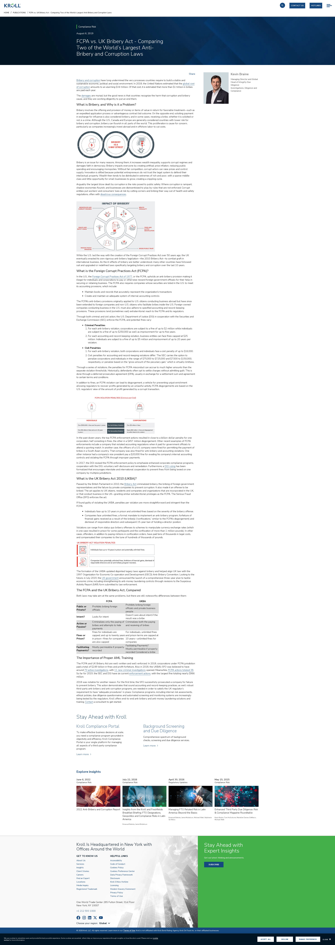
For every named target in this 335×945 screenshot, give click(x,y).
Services (80, 864)
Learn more (82, 754)
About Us (80, 860)
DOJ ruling (170, 466)
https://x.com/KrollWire (95, 917)
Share (192, 73)
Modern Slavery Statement (122, 889)
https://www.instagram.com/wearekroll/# (84, 917)
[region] (167, 939)
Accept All (266, 939)
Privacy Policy (116, 892)
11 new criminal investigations (130, 670)
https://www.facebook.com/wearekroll (78, 918)
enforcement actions (139, 673)
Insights (80, 867)
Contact (89, 701)
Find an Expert (83, 878)
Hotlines (316, 5)
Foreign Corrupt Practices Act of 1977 (112, 276)
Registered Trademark (86, 889)
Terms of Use (116, 896)
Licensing (114, 885)
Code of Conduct (117, 864)
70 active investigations (96, 670)
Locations (80, 882)
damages (86, 95)
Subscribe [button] (214, 864)
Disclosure (115, 878)
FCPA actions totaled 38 (180, 670)
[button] (282, 5)
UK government (110, 578)
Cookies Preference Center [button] (122, 871)
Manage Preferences (308, 939)
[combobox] (105, 923)
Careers (79, 875)
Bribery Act (130, 484)
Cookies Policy (117, 867)
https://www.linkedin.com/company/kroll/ (89, 917)
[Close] (330, 939)
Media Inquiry (82, 885)
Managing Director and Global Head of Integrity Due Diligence (244, 82)
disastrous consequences (113, 194)
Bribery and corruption (88, 80)
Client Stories (82, 871)
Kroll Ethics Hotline (119, 882)
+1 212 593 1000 (86, 911)
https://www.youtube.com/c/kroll (101, 917)
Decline (284, 939)
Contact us (297, 5)
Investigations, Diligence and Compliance (244, 89)
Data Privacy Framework (121, 875)
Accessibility (116, 860)
